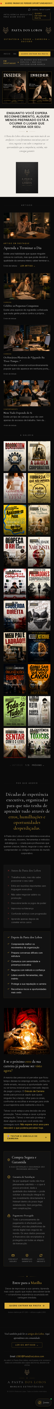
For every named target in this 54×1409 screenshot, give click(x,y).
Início (7, 54)
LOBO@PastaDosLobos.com (30, 1356)
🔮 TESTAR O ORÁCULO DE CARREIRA (22, 1137)
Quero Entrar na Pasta (40, 16)
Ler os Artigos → (27, 1345)
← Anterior (16, 765)
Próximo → (38, 765)
